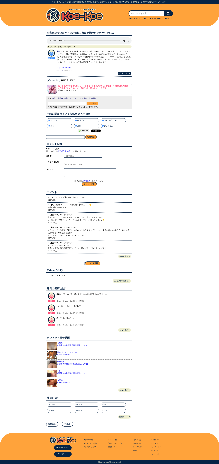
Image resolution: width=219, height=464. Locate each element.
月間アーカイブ (90, 447)
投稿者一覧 (111, 447)
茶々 (52, 126)
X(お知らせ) (137, 440)
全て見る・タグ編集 (88, 98)
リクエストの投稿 (153, 19)
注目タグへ (123, 417)
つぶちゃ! (155, 443)
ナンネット (156, 454)
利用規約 (86, 181)
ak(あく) (80, 120)
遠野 (79, 126)
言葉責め (78, 404)
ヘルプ (169, 19)
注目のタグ (111, 443)
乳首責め (78, 411)
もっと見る (123, 256)
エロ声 (60, 70)
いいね (54, 80)
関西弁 (60, 98)
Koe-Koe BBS (137, 443)
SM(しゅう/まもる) (111, 120)
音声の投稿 (136, 19)
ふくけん (54, 120)
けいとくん (108, 126)
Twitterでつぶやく (121, 281)
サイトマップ (137, 447)
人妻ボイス (156, 440)
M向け (54, 98)
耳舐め (51, 411)
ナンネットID (156, 447)
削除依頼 (52, 424)
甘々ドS (72, 98)
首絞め (66, 98)
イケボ (104, 411)
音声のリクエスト (65, 151)
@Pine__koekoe (64, 67)
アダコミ (155, 450)
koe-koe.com (104, 462)
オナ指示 (52, 404)
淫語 (104, 404)
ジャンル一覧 (112, 440)
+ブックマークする (124, 73)
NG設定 (67, 424)
